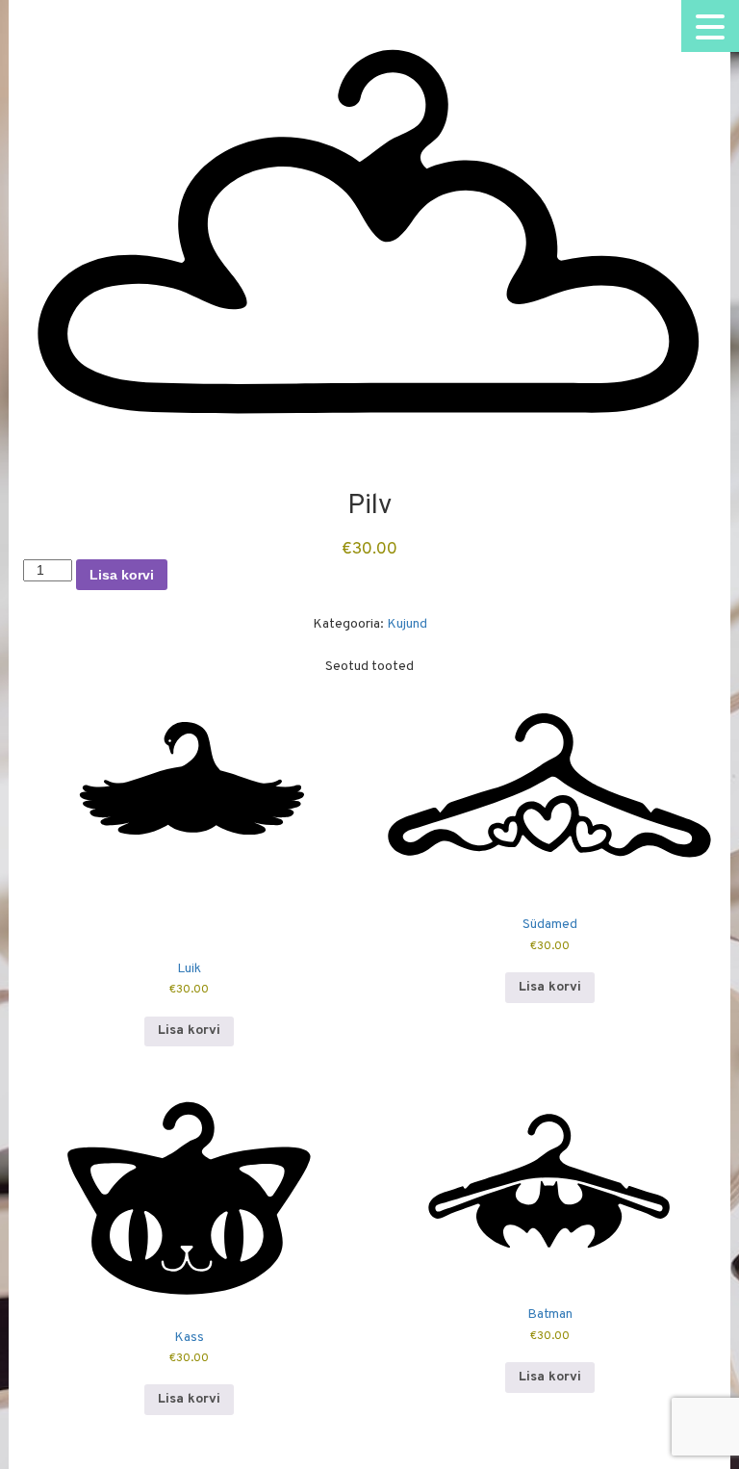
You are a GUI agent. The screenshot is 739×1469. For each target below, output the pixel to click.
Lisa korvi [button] (189, 1030)
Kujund (407, 624)
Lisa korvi (121, 574)
